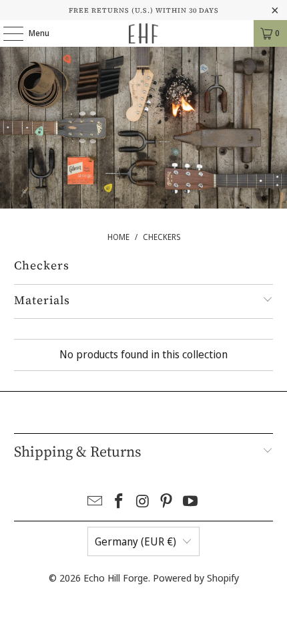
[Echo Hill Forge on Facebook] (119, 501)
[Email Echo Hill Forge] (95, 501)
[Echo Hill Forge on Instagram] (143, 501)
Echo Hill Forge (115, 577)
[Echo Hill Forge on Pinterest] (167, 501)
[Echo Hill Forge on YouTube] (191, 501)
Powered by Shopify (196, 577)
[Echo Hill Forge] (144, 33)
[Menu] (6, 33)
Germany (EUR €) (135, 541)
